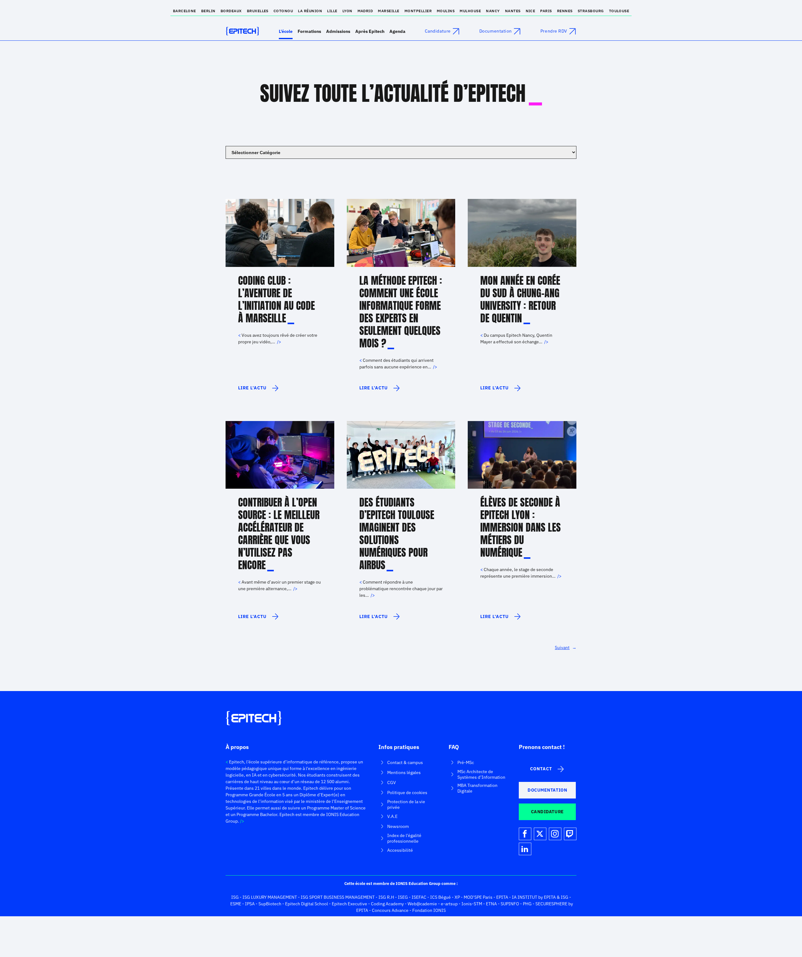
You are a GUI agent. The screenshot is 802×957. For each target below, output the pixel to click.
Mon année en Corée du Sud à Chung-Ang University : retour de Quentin (520, 299)
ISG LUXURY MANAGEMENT (269, 897)
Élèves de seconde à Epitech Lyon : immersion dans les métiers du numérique (520, 527)
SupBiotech (269, 904)
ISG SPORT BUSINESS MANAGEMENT (338, 897)
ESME (235, 904)
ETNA (491, 904)
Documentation (495, 31)
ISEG (403, 897)
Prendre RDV (553, 31)
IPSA (250, 904)
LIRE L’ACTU (253, 390)
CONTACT (541, 769)
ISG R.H (386, 897)
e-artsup (449, 904)
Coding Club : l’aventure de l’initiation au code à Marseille (276, 299)
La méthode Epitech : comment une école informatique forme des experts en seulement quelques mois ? (400, 312)
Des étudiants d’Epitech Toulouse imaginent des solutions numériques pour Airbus (396, 533)
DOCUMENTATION (547, 790)
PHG (527, 904)
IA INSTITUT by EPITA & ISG (540, 897)
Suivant (565, 647)
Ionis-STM (471, 904)
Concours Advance (390, 910)
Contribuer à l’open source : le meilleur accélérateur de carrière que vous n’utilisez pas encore (279, 533)
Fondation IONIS (429, 910)
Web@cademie (422, 904)
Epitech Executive (349, 904)
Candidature (438, 31)
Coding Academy (387, 904)
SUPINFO (510, 904)
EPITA (502, 897)
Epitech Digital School (306, 904)
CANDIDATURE (547, 811)
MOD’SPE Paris (478, 897)
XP (457, 897)
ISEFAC (419, 897)
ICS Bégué (440, 897)
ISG (235, 897)
